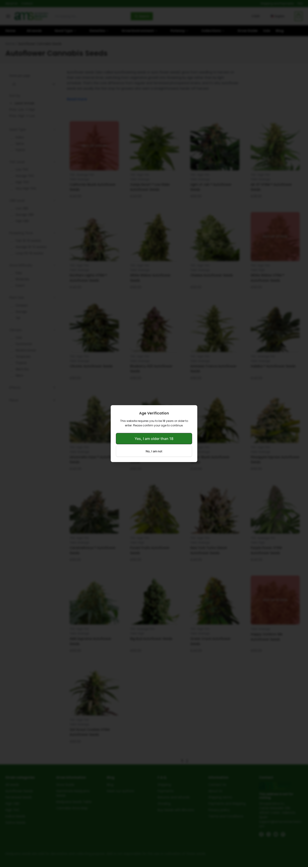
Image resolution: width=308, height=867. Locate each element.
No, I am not (154, 451)
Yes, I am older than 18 (154, 438)
